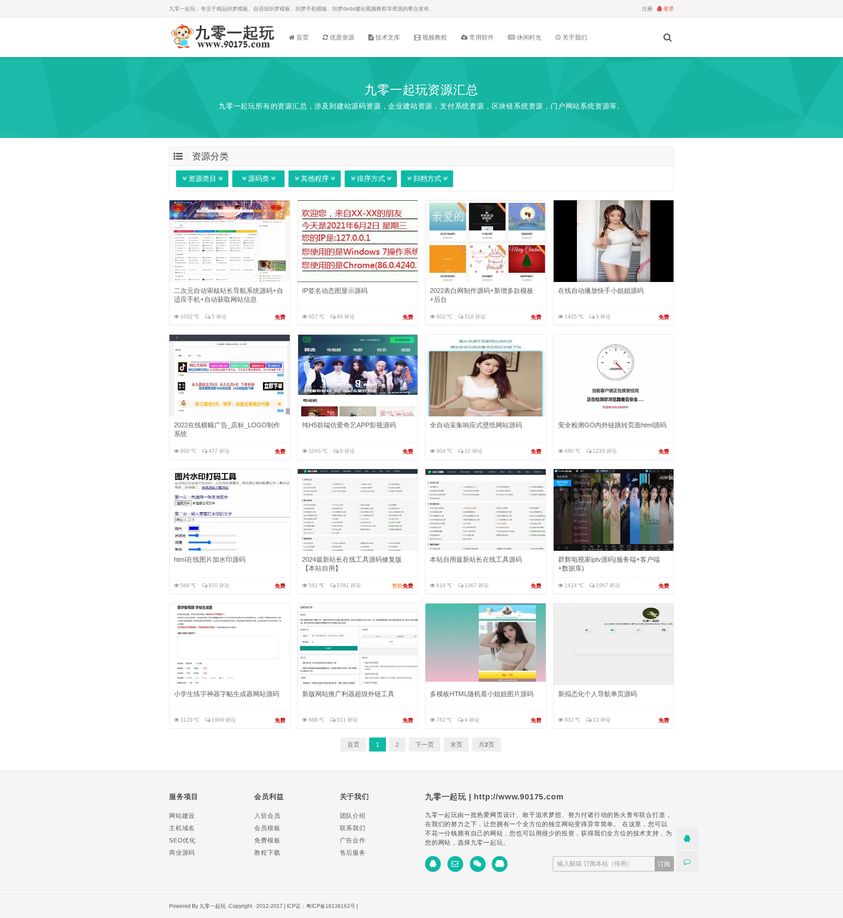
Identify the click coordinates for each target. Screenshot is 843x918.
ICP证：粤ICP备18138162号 (321, 906)
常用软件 (481, 37)
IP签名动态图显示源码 (334, 290)
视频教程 (434, 37)
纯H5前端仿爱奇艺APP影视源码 (349, 425)
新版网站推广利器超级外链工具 (348, 694)
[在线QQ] (687, 838)
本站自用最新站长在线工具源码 (476, 559)
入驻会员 (267, 815)
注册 (647, 9)
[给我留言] (687, 862)
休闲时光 (528, 37)
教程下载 (267, 852)
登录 (668, 9)
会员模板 (267, 827)
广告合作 (353, 840)
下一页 (424, 744)
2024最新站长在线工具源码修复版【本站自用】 (352, 564)
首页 (302, 37)
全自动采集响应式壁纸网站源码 (476, 425)
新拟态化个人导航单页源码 (597, 694)
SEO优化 (182, 840)
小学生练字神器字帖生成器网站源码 (226, 694)
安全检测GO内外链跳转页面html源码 (612, 425)
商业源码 (182, 852)
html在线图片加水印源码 (209, 559)
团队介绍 (353, 815)
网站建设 (182, 815)
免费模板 (267, 840)
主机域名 (182, 827)
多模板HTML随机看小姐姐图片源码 (481, 694)
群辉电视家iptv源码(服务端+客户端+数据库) (609, 564)
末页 (456, 744)
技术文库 (387, 37)
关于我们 (574, 37)
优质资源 (341, 37)
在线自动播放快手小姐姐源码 (601, 290)
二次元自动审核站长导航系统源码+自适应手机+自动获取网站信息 (228, 295)
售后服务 (353, 852)
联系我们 (353, 827)
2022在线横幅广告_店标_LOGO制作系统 (227, 429)
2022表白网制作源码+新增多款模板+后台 (481, 295)
